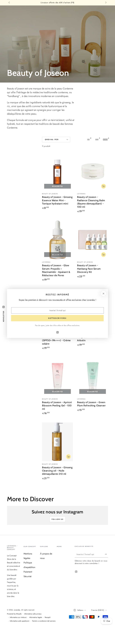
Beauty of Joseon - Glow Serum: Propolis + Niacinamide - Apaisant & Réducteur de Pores (56, 270)
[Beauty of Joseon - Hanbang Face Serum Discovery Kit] (92, 240)
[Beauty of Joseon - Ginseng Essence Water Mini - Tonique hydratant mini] (57, 171)
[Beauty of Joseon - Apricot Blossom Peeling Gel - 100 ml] (57, 376)
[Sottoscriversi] (106, 554)
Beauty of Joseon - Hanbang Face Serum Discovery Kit (89, 268)
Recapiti (47, 617)
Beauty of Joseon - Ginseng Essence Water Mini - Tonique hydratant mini (57, 200)
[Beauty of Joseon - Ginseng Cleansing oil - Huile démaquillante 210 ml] (57, 441)
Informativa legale (35, 617)
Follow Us (57, 519)
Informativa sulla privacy (32, 614)
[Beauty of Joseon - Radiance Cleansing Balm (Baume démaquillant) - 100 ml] (92, 171)
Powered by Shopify (14, 614)
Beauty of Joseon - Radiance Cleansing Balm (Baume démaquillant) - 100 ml (91, 201)
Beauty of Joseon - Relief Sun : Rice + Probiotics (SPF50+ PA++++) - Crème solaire (56, 338)
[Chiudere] (103, 293)
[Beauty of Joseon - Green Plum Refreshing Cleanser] (92, 376)
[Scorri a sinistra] (9, 2)
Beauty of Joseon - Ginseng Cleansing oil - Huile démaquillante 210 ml (57, 470)
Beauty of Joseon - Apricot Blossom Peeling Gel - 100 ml (57, 405)
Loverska (17, 610)
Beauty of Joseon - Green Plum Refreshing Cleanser (91, 404)
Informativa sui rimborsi (18, 617)
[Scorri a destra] (105, 2)
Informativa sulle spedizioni (19, 621)
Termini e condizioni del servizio (44, 621)
